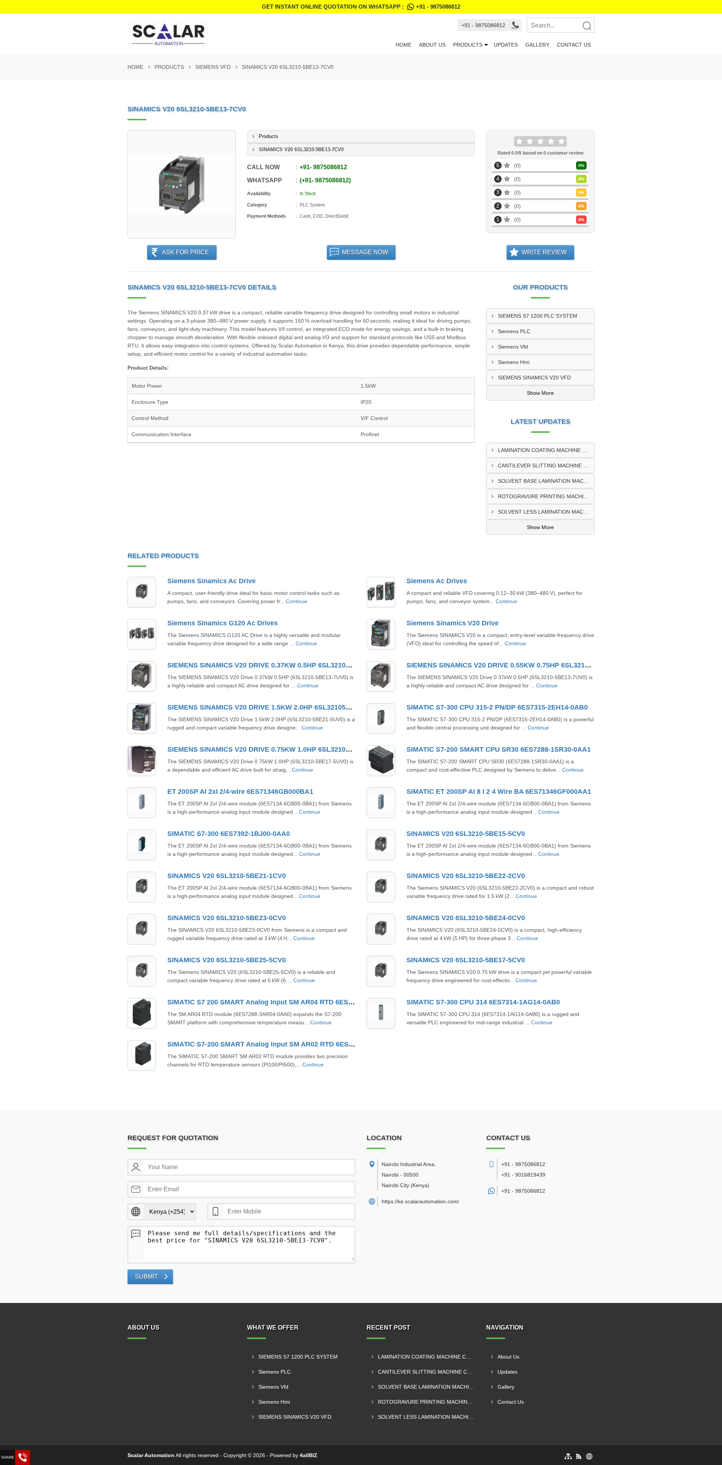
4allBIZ (308, 1455)
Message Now (365, 252)
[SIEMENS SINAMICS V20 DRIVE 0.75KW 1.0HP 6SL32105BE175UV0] (142, 761)
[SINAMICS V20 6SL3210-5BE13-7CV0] (181, 184)
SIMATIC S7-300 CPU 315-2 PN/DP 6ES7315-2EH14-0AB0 (497, 707)
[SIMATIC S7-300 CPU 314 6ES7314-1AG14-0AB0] (381, 1013)
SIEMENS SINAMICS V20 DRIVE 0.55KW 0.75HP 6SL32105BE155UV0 (516, 665)
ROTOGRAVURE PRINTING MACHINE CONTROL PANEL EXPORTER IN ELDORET (546, 496)
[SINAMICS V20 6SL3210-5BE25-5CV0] (142, 971)
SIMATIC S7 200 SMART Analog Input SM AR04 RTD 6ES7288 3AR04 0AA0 (286, 1002)
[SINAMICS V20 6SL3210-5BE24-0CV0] (381, 929)
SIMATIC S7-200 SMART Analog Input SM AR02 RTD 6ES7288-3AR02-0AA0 (287, 1044)
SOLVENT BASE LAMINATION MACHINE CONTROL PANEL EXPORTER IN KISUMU (546, 481)
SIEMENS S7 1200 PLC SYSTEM (537, 316)
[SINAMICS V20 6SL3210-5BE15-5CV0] (381, 845)
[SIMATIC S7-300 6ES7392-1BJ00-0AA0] (142, 845)
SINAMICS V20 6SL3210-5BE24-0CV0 (466, 918)
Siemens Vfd (213, 67)
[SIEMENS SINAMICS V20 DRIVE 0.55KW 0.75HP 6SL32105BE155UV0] (381, 676)
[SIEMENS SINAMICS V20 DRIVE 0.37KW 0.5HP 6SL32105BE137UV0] (142, 676)
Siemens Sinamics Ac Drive (211, 581)
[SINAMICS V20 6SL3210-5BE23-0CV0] (142, 929)
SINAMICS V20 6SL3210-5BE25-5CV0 (226, 960)
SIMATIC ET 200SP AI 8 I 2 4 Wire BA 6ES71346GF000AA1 (499, 791)
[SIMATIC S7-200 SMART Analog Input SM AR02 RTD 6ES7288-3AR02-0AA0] (142, 1055)
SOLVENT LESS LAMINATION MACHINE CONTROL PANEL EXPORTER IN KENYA (546, 512)
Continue (296, 601)
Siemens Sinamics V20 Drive (453, 623)
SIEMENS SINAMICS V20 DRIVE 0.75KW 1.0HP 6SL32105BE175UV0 (275, 749)
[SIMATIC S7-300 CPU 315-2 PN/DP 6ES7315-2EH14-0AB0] (381, 719)
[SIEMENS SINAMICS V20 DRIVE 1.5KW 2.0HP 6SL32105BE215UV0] (142, 719)
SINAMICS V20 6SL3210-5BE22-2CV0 (466, 876)
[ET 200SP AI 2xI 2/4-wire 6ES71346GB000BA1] (142, 803)
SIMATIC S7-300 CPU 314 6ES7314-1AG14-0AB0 (483, 1002)
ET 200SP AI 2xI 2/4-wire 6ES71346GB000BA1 (240, 791)
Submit (146, 1276)
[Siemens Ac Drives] (381, 592)
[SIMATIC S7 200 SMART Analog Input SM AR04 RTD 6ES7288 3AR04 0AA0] (142, 1013)
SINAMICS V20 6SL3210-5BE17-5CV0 (466, 960)
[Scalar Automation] (259, 33)
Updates (506, 45)
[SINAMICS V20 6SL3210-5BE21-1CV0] (142, 887)
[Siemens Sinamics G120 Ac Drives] (142, 634)
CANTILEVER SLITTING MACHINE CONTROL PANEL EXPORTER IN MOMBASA (546, 466)
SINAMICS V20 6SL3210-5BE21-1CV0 (226, 876)
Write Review (544, 252)
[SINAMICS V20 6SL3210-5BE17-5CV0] (381, 971)
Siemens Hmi (513, 362)
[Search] (586, 25)
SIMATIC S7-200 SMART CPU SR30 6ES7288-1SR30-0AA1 (499, 749)
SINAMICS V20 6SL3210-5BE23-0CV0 (226, 918)
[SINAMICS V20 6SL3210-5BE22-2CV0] (381, 887)
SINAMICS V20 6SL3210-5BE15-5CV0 (466, 833)
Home (403, 45)
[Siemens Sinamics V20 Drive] (381, 634)
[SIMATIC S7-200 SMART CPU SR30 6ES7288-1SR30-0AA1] (381, 761)
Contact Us (574, 45)
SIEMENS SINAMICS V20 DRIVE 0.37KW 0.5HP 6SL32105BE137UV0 (275, 665)
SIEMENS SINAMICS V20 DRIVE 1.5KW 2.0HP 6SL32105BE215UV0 (273, 707)
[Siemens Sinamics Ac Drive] (142, 592)
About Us (432, 45)
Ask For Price (185, 252)
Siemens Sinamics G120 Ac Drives (222, 623)
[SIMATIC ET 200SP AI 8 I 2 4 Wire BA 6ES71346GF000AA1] (381, 803)
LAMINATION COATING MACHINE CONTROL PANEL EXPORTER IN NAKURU (546, 450)
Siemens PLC (514, 331)
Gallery (537, 45)
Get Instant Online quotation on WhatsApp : (361, 6)
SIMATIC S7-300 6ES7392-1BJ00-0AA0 (228, 833)
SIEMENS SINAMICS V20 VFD (534, 378)
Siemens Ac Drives (437, 581)
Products (467, 45)
